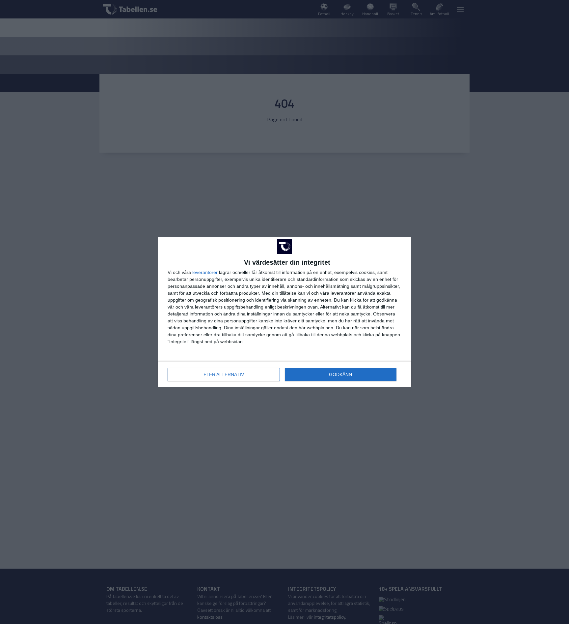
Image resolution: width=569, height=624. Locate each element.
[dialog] (284, 312)
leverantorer (205, 272)
